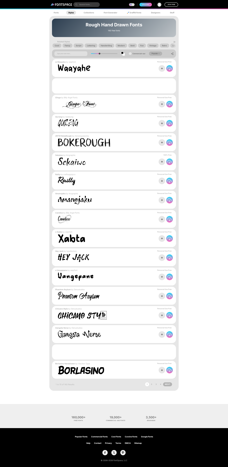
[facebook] (105, 452)
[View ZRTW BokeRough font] (84, 142)
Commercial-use (138, 54)
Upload (145, 4)
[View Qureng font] (68, 123)
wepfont (72, 62)
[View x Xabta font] (71, 238)
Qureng (58, 117)
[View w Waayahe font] (74, 68)
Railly (57, 174)
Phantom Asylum (63, 289)
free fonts (78, 420)
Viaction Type (84, 363)
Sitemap (138, 443)
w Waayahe (60, 62)
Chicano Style (61, 309)
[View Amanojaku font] (75, 200)
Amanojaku (60, 193)
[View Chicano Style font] (82, 315)
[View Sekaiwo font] (72, 161)
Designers (155, 12)
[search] (86, 4)
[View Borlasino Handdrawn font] (81, 370)
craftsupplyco (69, 174)
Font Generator (110, 12)
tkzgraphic (70, 155)
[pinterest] (123, 452)
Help (88, 443)
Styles (71, 12)
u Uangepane (61, 270)
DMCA (128, 443)
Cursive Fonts (131, 436)
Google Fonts (147, 436)
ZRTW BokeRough (63, 136)
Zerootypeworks (82, 136)
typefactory (71, 251)
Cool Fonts (116, 436)
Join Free (171, 4)
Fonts (56, 12)
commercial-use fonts (115, 420)
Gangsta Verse (61, 328)
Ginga (58, 97)
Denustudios (79, 289)
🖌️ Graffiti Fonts (134, 12)
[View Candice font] (64, 219)
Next (167, 384)
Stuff (172, 12)
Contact (97, 443)
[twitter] (114, 452)
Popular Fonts (81, 436)
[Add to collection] (162, 68)
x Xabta (58, 232)
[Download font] (169, 68)
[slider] (99, 53)
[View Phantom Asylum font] (78, 296)
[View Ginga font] (77, 104)
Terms (118, 443)
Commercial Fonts (99, 436)
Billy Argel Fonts (70, 97)
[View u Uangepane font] (75, 277)
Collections (89, 12)
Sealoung (69, 117)
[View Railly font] (66, 181)
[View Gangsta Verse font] (79, 334)
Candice (59, 213)
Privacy (108, 443)
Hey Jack (59, 251)
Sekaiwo (59, 155)
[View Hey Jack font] (73, 257)
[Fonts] (61, 5)
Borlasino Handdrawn (65, 363)
